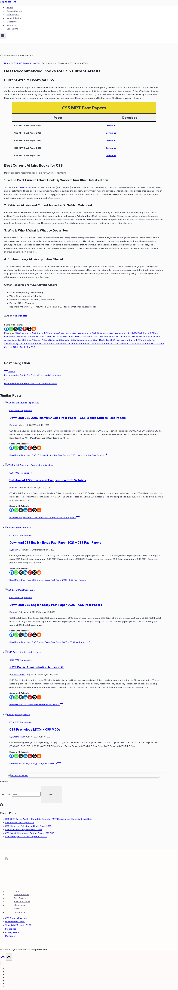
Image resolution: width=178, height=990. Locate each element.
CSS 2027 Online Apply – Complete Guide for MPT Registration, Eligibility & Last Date (48, 819)
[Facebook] (6, 329)
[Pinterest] (24, 329)
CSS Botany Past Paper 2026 (19, 822)
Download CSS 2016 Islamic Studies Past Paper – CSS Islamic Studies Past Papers (67, 418)
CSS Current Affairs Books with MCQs (117, 333)
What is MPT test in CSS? (18, 925)
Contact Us (12, 28)
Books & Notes (14, 11)
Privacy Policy (12, 932)
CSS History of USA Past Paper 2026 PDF (26, 836)
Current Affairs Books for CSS (134, 336)
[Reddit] (34, 329)
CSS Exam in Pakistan (16, 918)
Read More (56, 455)
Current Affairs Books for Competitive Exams (94, 336)
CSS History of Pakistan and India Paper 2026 (28, 826)
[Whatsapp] (11, 329)
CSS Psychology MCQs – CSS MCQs (34, 729)
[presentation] (86, 403)
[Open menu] (3, 36)
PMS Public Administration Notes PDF (36, 667)
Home (10, 7)
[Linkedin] (20, 329)
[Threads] (29, 329)
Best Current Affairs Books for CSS (78, 333)
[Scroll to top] (3, 957)
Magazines (12, 21)
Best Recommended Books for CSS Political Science (30, 382)
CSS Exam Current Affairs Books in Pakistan (48, 336)
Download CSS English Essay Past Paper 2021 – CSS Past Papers (55, 542)
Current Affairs (25, 187)
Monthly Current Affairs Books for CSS (29, 343)
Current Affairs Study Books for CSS (94, 340)
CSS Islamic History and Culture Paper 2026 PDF (29, 833)
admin (15, 425)
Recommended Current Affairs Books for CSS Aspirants (79, 343)
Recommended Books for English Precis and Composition (33, 373)
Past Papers (13, 14)
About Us (11, 25)
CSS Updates (20, 315)
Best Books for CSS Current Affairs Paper (37, 333)
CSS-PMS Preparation (20, 410)
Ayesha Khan (18, 674)
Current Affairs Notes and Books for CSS (53, 340)
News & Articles (15, 18)
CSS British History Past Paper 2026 (23, 829)
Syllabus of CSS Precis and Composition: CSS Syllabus (47, 480)
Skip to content (8, 1)
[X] (15, 329)
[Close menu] (0, 963)
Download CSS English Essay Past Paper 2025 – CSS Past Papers (55, 605)
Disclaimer (10, 936)
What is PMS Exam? (15, 921)
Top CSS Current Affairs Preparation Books (130, 343)
